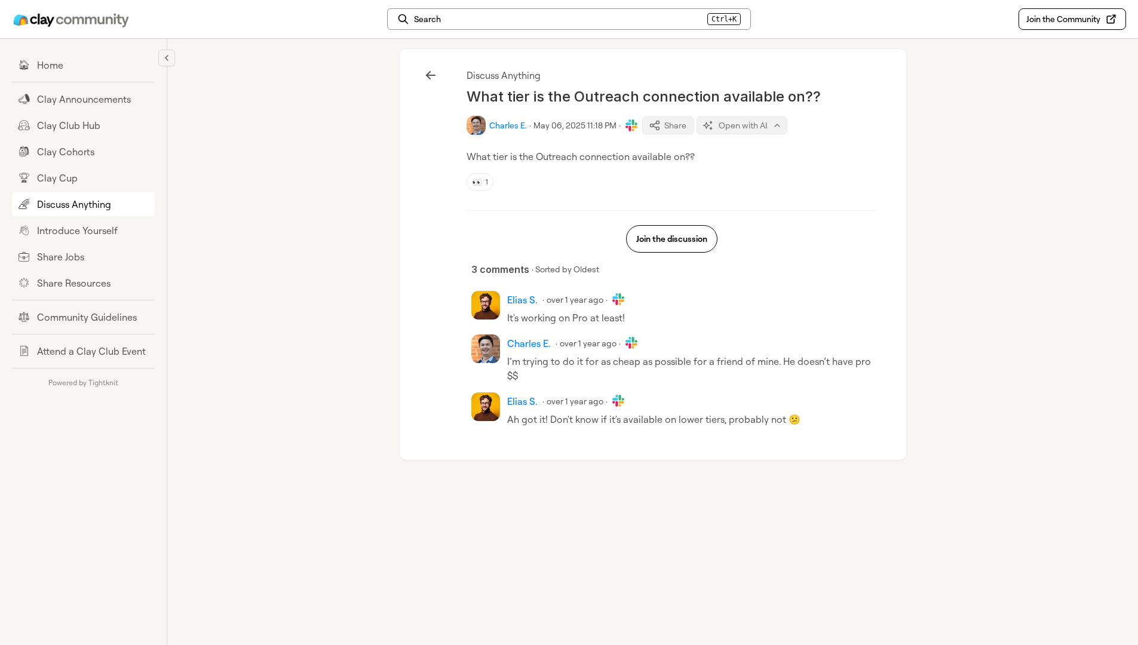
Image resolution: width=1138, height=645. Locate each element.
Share (675, 125)
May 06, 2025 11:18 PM (574, 125)
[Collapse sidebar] (166, 58)
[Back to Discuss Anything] (431, 75)
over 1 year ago (575, 299)
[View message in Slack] (631, 125)
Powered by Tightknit (83, 382)
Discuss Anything (504, 75)
